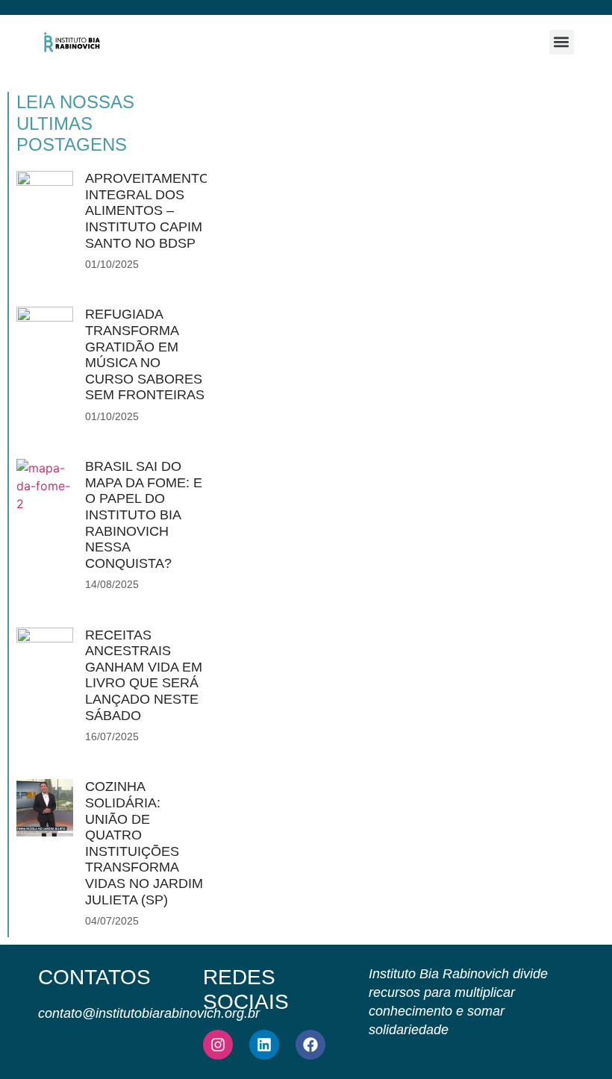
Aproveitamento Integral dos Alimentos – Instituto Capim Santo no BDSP (147, 210)
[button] (561, 42)
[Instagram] (218, 1045)
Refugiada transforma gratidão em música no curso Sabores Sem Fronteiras (144, 354)
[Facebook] (310, 1045)
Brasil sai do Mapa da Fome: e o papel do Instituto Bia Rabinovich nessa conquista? (143, 515)
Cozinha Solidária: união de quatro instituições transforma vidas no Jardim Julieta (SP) (144, 843)
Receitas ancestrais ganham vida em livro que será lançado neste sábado (143, 675)
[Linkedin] (264, 1045)
